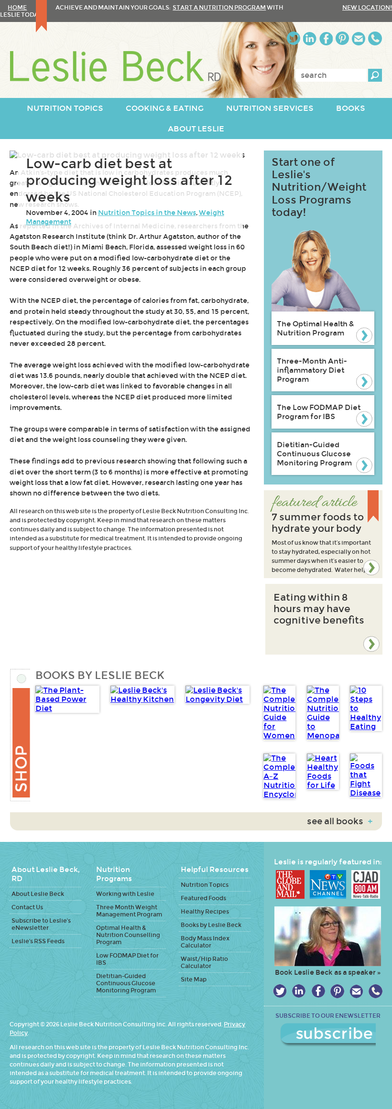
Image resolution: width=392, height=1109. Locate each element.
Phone (375, 38)
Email (358, 38)
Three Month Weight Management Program (129, 911)
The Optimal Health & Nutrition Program (315, 328)
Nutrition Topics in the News (147, 212)
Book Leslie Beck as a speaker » (328, 972)
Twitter (293, 38)
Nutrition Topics (205, 884)
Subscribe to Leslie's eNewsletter (41, 924)
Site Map (194, 979)
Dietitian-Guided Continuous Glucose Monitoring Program (314, 453)
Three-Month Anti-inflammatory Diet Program (312, 370)
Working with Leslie (125, 893)
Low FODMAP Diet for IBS (127, 959)
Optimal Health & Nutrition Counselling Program (128, 935)
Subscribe (328, 1035)
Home (17, 7)
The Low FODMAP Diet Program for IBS (318, 412)
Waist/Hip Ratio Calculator (204, 962)
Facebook (326, 38)
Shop (20, 735)
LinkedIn (309, 38)
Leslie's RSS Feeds (38, 941)
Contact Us (27, 907)
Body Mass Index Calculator (205, 942)
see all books (339, 821)
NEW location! (367, 7)
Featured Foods (203, 898)
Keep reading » (323, 534)
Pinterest (342, 38)
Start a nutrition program (219, 7)
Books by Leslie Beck (211, 924)
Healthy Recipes (205, 911)
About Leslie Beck (37, 893)
